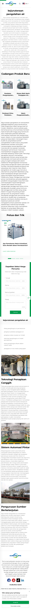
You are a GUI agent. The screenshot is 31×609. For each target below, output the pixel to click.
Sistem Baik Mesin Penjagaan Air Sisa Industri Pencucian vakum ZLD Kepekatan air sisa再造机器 (23, 94)
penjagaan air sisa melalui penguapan (15, 348)
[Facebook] (9, 580)
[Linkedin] (22, 580)
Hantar (15, 312)
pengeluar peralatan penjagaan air (14, 332)
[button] (9, 258)
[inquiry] (29, 298)
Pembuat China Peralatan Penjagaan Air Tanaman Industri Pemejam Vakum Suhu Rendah (8, 114)
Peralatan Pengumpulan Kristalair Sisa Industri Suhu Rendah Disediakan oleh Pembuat (7, 94)
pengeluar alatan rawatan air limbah (14, 335)
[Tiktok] (18, 580)
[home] (11, 3)
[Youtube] (13, 580)
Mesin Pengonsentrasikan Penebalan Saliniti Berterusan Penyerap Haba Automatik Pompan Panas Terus (23, 114)
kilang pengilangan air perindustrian (14, 328)
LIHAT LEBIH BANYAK (9, 251)
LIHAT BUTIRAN (7, 85)
